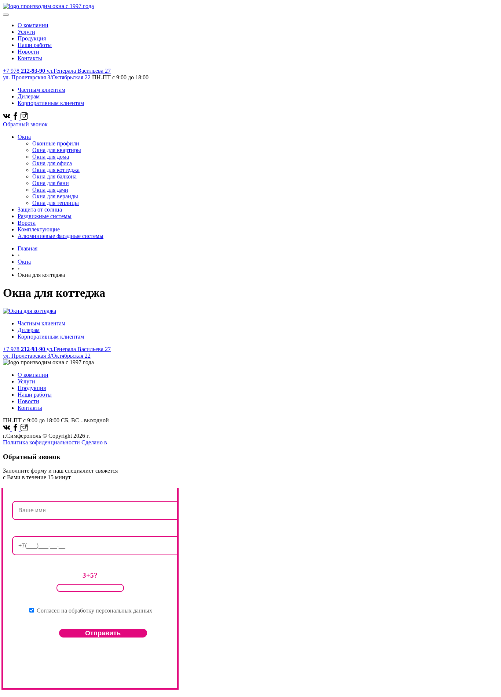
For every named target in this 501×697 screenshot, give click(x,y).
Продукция (32, 38)
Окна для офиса (52, 163)
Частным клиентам (41, 90)
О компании (33, 25)
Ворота (27, 223)
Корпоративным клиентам (51, 103)
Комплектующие (39, 229)
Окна (24, 137)
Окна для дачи (50, 190)
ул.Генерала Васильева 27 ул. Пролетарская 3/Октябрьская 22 (57, 74)
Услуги (26, 32)
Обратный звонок (25, 124)
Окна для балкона (54, 176)
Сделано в (94, 442)
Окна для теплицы (55, 203)
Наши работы (35, 45)
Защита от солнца (40, 209)
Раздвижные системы (45, 216)
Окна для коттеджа (56, 170)
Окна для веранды (55, 196)
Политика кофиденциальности (41, 442)
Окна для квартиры (56, 150)
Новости (28, 51)
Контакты (30, 58)
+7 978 (24, 71)
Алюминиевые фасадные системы (60, 236)
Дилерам (29, 96)
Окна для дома (50, 157)
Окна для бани (50, 183)
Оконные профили (55, 143)
